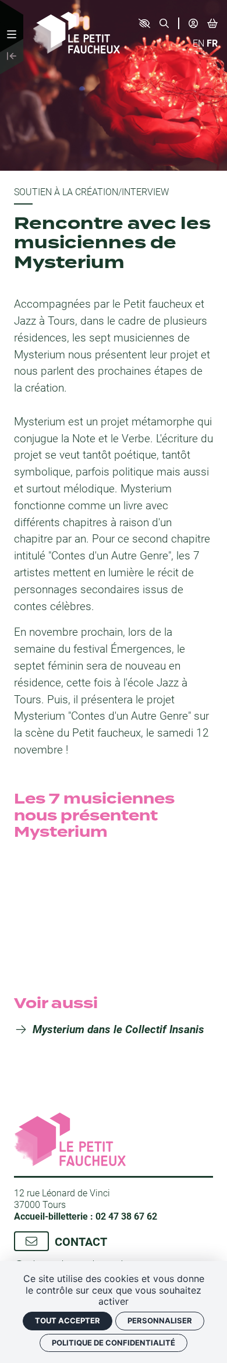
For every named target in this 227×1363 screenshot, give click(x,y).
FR (212, 43)
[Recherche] (164, 23)
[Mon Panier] (212, 23)
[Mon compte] (193, 23)
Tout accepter (67, 1320)
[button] (144, 23)
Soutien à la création (66, 191)
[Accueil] (76, 31)
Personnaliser (159, 1320)
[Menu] (11, 34)
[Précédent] (11, 57)
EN (198, 43)
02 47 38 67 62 (126, 1216)
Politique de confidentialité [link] (113, 1342)
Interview (145, 191)
